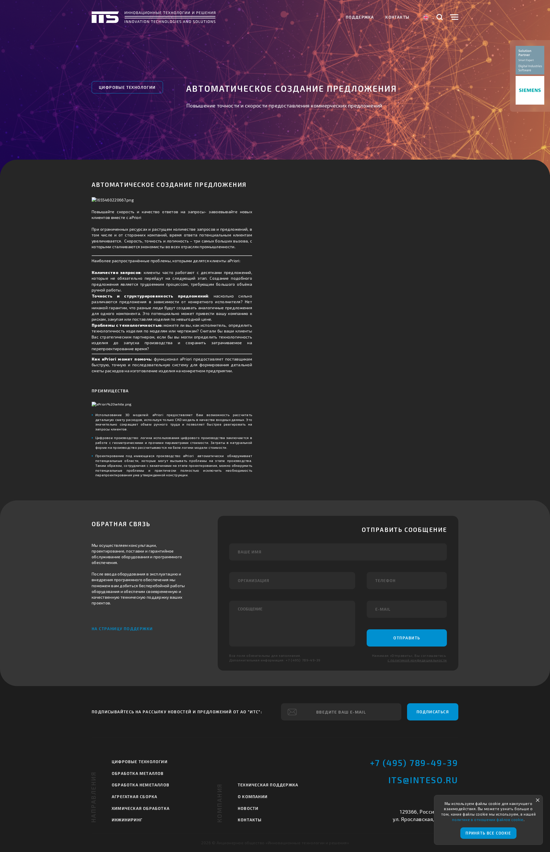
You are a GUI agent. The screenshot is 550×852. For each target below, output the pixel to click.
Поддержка (360, 17)
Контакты (397, 17)
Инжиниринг (127, 819)
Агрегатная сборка (134, 796)
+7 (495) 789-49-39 (414, 763)
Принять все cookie (488, 833)
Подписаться (433, 711)
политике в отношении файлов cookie (487, 819)
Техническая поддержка (268, 784)
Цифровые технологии (127, 87)
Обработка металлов (138, 773)
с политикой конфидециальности (417, 660)
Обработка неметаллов (140, 784)
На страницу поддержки (122, 628)
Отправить (406, 637)
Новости (248, 808)
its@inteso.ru (423, 780)
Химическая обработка (141, 808)
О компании (253, 796)
